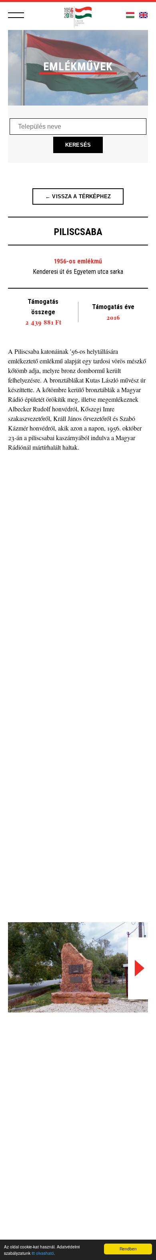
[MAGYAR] (130, 15)
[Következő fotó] (138, 968)
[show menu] (16, 15)
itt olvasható (43, 1253)
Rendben (128, 1249)
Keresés (78, 145)
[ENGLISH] (143, 15)
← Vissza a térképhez (78, 196)
